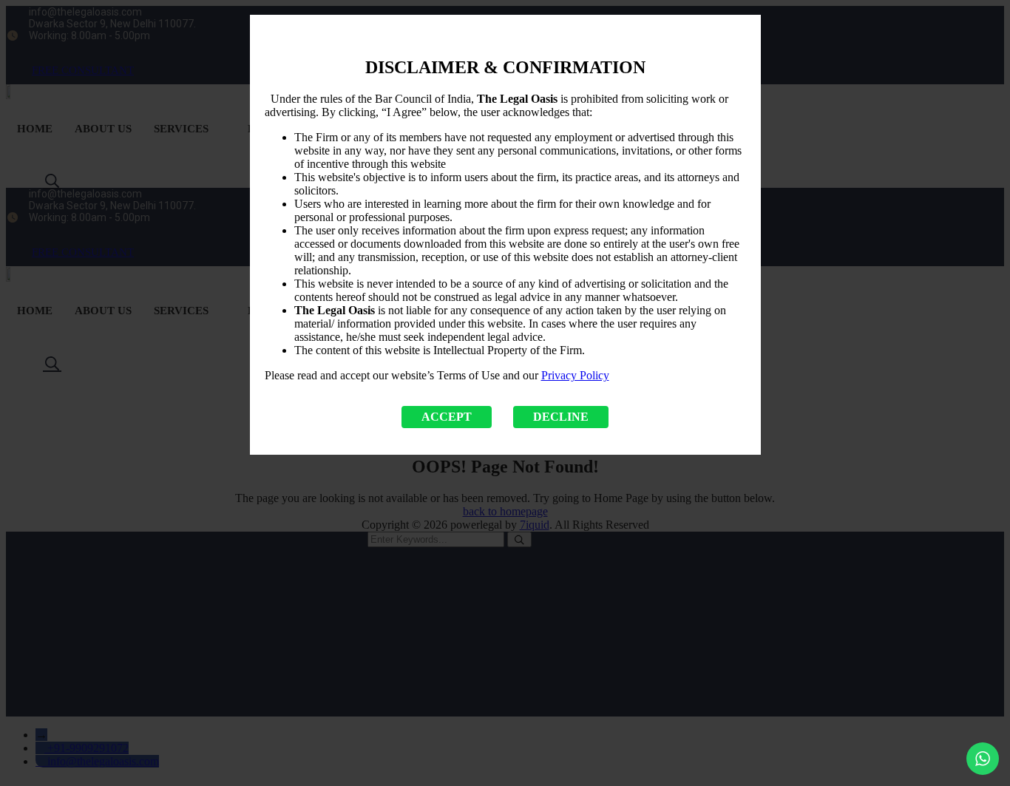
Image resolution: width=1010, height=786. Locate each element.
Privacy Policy (575, 375)
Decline (561, 416)
